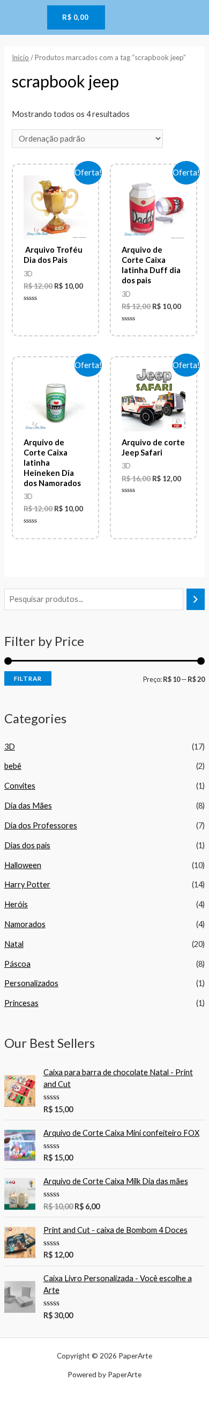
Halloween (22, 865)
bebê (12, 765)
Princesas (21, 1003)
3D (9, 746)
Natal (14, 944)
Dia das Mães (28, 805)
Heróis (16, 904)
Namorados (25, 924)
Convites (19, 785)
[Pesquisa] (195, 599)
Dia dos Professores (40, 825)
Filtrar (28, 678)
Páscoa (17, 963)
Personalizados (31, 983)
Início (20, 57)
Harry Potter (27, 884)
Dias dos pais (27, 845)
